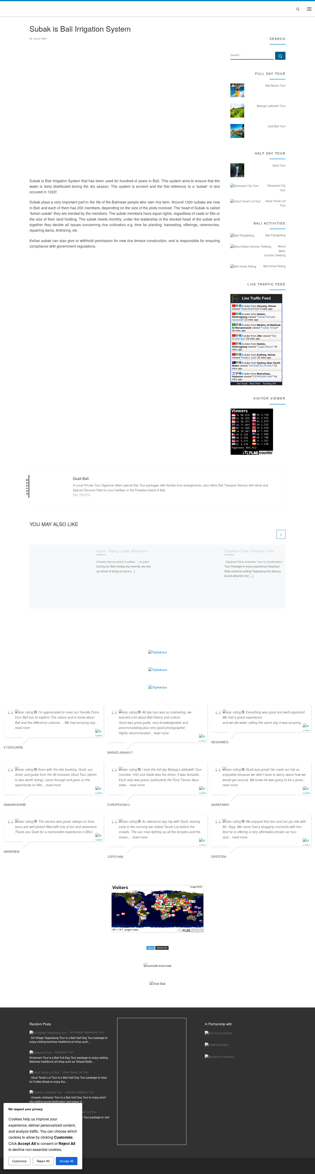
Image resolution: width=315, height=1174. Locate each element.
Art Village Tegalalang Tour (87, 1032)
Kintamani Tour (64, 1052)
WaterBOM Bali (250, 308)
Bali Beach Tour (275, 85)
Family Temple (270, 327)
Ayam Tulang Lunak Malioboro (122, 550)
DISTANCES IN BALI (261, 365)
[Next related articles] (280, 534)
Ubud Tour (278, 165)
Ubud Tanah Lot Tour (75, 1072)
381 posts (81, 494)
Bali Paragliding (275, 235)
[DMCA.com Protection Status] (157, 947)
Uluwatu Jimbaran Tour (79, 1092)
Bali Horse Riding (274, 266)
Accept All (67, 1161)
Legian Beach (265, 346)
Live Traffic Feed (256, 298)
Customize (19, 1161)
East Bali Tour (276, 126)
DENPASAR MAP (263, 376)
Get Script (242, 383)
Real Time (255, 383)
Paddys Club (248, 357)
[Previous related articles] (270, 534)
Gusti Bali (40, 38)
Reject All (43, 1161)
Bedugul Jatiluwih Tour (271, 106)
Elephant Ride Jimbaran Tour (249, 550)
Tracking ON (269, 383)
